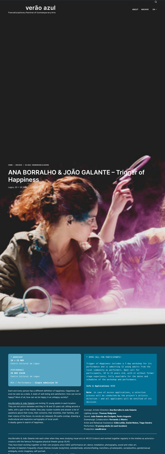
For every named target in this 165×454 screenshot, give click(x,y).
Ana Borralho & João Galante (21, 403)
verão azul (41, 7)
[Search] (156, 2)
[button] (155, 9)
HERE (113, 386)
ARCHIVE (145, 9)
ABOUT (135, 9)
